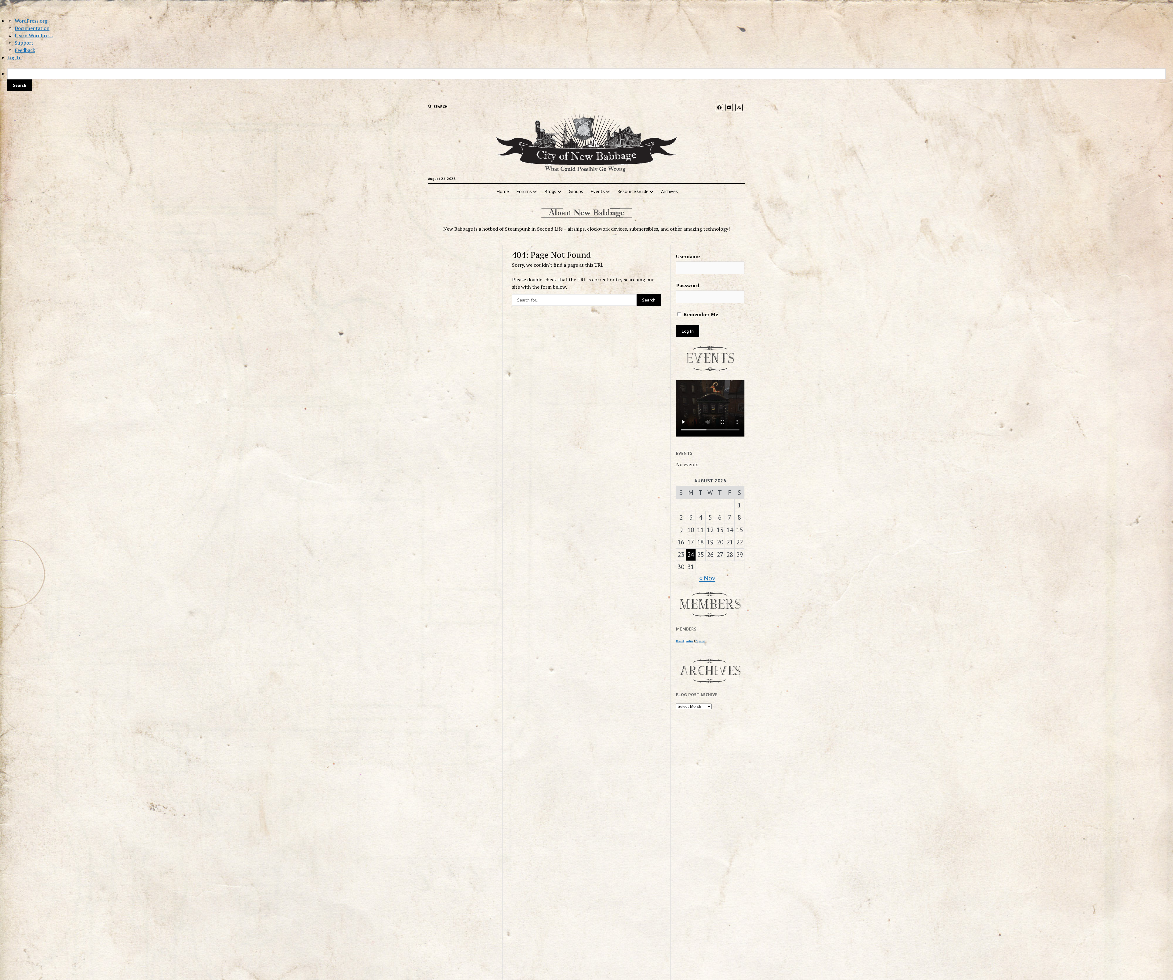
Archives (669, 191)
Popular (700, 640)
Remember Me (700, 314)
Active (689, 640)
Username (688, 256)
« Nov (707, 578)
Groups (576, 191)
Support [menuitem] (24, 42)
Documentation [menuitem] (32, 28)
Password (687, 285)
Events (597, 191)
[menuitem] (586, 79)
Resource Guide (633, 191)
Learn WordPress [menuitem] (34, 35)
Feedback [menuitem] (25, 50)
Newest (680, 640)
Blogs (550, 191)
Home (502, 191)
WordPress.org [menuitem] (31, 20)
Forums (524, 191)
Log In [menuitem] (14, 57)
